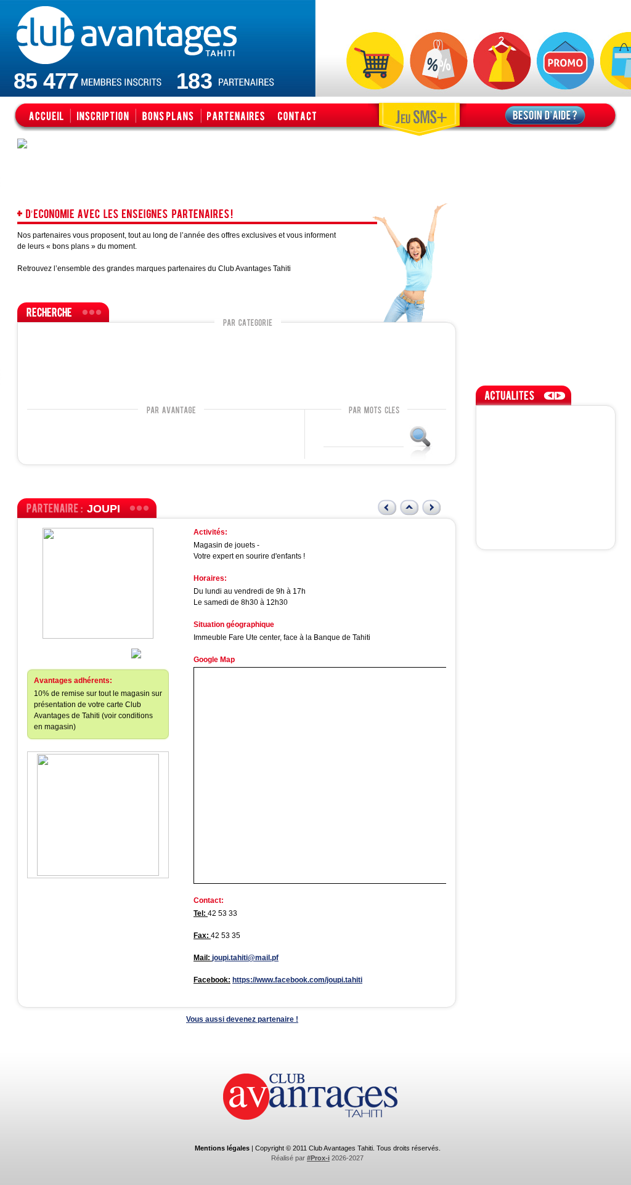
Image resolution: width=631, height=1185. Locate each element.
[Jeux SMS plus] (417, 116)
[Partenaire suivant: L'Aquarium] (431, 507)
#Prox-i (318, 1158)
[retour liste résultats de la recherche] (409, 507)
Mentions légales (222, 1148)
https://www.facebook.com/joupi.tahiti (297, 980)
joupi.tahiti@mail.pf (245, 957)
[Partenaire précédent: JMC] (387, 507)
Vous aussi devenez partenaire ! (242, 1019)
